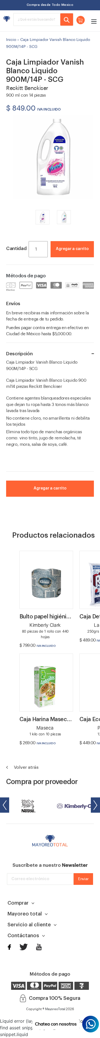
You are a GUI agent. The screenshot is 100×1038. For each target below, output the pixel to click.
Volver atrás (26, 767)
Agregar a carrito (72, 249)
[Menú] (92, 21)
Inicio (11, 40)
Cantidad (16, 248)
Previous (4, 805)
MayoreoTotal (55, 1009)
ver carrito (77, 257)
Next (95, 805)
